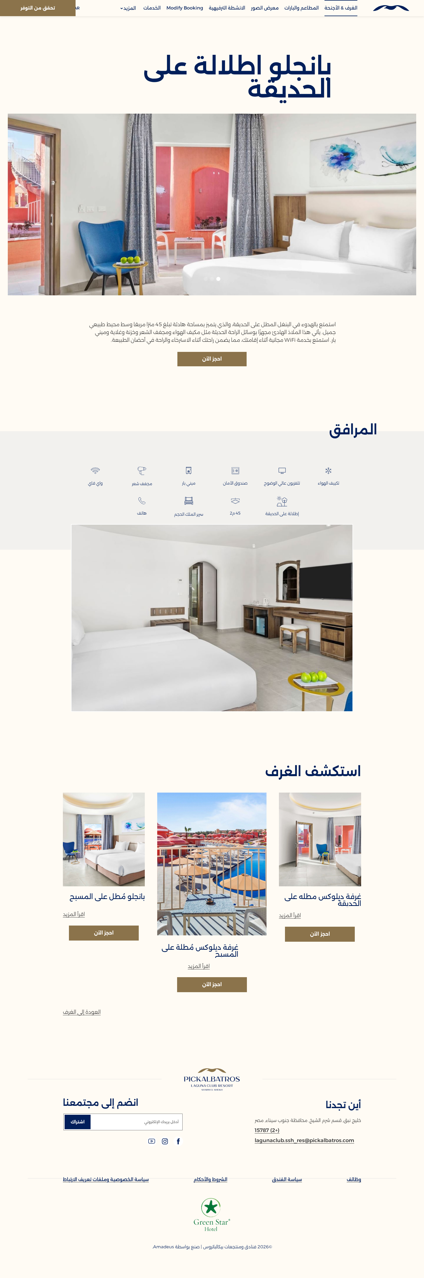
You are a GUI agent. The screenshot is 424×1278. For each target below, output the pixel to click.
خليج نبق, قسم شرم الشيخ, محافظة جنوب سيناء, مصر (308, 1120)
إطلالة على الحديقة (282, 513)
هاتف (142, 513)
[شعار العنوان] (390, 8)
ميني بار (189, 483)
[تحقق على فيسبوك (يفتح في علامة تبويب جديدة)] (177, 1144)
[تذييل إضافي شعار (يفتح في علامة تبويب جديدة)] (212, 1229)
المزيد (129, 8)
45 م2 (235, 513)
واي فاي (95, 483)
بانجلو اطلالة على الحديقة (237, 78)
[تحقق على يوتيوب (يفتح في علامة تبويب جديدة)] (152, 1144)
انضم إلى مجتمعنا (100, 1102)
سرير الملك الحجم (188, 514)
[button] (218, 279)
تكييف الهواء (328, 483)
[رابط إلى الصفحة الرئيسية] (212, 1079)
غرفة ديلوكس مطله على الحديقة (322, 900)
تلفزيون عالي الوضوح (282, 483)
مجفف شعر (142, 483)
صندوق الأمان (235, 483)
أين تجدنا (343, 1105)
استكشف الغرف (313, 771)
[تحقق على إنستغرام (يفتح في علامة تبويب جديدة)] (164, 1144)
